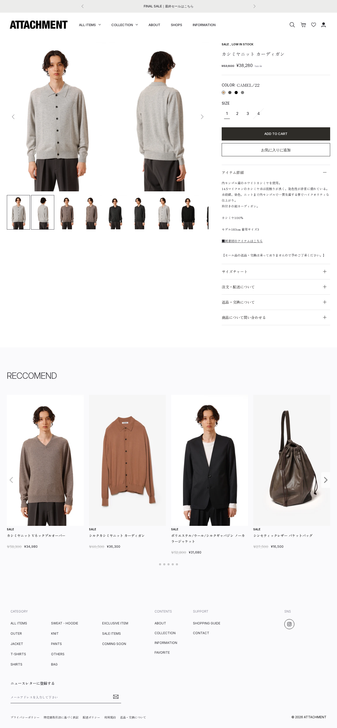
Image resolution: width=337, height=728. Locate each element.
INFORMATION (204, 25)
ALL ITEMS (87, 25)
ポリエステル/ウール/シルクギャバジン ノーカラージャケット (208, 538)
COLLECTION (122, 25)
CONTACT (201, 633)
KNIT (55, 633)
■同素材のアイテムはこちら (242, 241)
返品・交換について (133, 717)
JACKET (17, 644)
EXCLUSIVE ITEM (115, 623)
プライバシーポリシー (25, 717)
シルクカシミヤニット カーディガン (117, 535)
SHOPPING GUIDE (206, 623)
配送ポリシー (91, 717)
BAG (54, 664)
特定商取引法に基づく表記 (61, 717)
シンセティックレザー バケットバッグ (283, 535)
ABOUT (154, 25)
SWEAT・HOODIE (64, 623)
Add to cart (276, 134)
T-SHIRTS (18, 654)
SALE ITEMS (111, 633)
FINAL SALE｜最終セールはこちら (169, 6)
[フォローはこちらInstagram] (289, 624)
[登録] (116, 696)
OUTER (16, 633)
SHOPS (176, 25)
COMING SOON (114, 644)
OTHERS (58, 654)
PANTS (56, 644)
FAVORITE (162, 652)
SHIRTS (16, 664)
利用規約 (110, 717)
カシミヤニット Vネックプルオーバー (36, 535)
